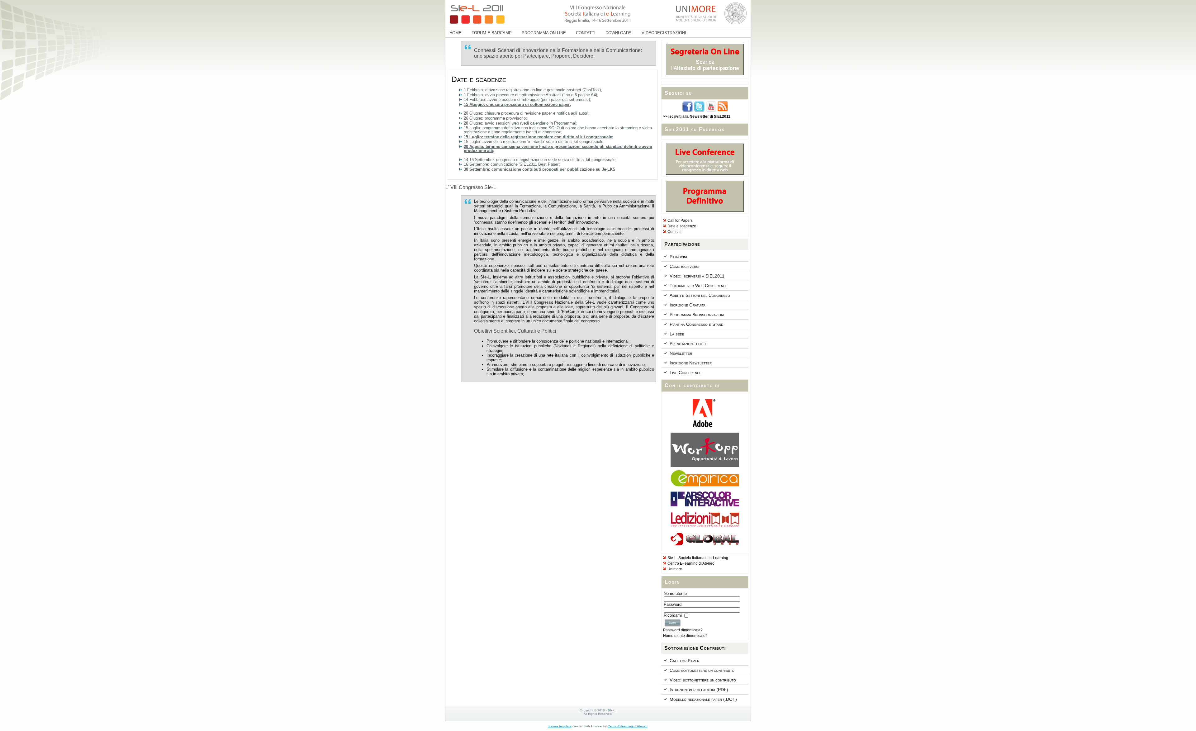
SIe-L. (612, 710)
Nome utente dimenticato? (685, 636)
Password (672, 604)
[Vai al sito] (705, 426)
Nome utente (675, 593)
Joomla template (560, 726)
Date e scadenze (478, 79)
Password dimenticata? (683, 630)
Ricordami (673, 615)
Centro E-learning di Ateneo (628, 726)
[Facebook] (687, 111)
